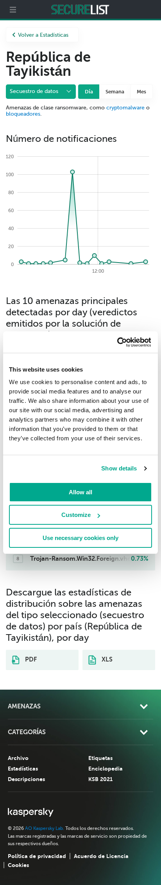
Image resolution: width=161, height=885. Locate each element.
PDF (30, 659)
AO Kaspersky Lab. (44, 828)
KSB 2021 (100, 779)
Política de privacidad (37, 856)
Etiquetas (100, 758)
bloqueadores (23, 114)
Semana (115, 92)
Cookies (18, 865)
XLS (106, 659)
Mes (141, 92)
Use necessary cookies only (80, 538)
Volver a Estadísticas (43, 35)
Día (89, 92)
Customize (76, 514)
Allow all (80, 492)
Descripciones (26, 779)
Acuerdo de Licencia (101, 856)
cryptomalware (125, 108)
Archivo (18, 758)
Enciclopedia (105, 768)
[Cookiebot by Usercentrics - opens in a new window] (116, 342)
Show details (119, 468)
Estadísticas (23, 768)
